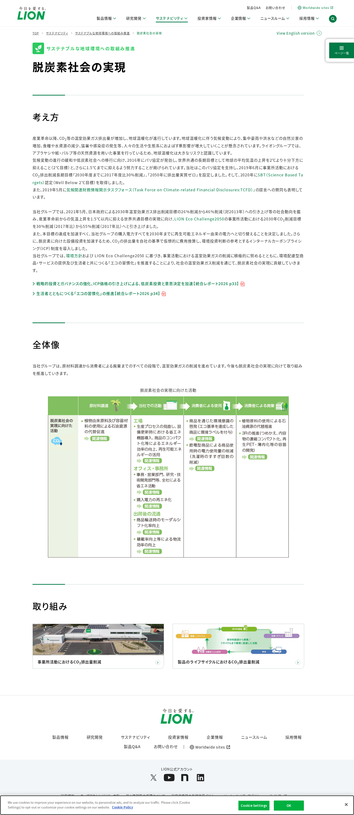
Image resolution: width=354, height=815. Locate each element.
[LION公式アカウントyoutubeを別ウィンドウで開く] (169, 777)
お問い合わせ (275, 7)
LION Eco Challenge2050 (199, 219)
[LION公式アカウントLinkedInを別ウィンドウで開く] (200, 777)
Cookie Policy (122, 807)
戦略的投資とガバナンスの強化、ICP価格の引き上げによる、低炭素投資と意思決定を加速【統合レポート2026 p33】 (137, 283)
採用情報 (293, 737)
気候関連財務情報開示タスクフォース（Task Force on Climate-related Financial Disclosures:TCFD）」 (161, 190)
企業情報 (215, 737)
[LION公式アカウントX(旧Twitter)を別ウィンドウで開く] (153, 777)
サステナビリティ (135, 737)
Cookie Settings (254, 805)
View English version (296, 33)
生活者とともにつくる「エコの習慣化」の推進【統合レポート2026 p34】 (98, 293)
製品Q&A (254, 7)
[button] (333, 19)
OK (289, 805)
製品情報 (60, 737)
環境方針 (74, 255)
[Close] (346, 804)
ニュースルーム (254, 737)
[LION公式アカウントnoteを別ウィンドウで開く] (184, 777)
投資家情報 (178, 737)
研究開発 (95, 737)
